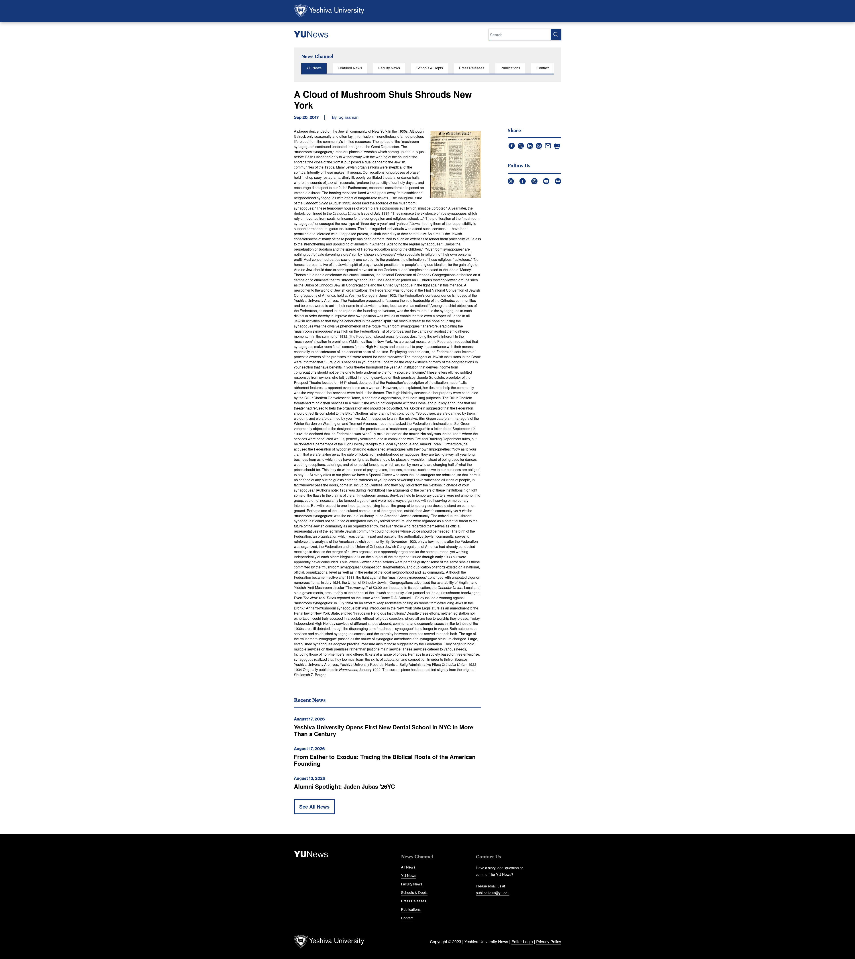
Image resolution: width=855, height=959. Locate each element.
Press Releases (471, 68)
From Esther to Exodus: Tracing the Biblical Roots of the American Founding (385, 760)
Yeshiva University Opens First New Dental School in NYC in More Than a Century (383, 730)
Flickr (558, 181)
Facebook (522, 181)
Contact (542, 68)
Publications (510, 68)
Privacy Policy (548, 941)
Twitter (511, 181)
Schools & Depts (429, 68)
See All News (314, 806)
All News (408, 867)
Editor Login (522, 941)
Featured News (350, 68)
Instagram (534, 181)
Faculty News (389, 68)
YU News (314, 68)
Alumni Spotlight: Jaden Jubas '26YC (344, 786)
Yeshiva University (329, 10)
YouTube (546, 181)
